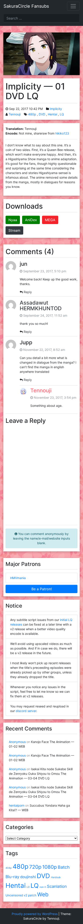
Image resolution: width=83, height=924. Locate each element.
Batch (64, 867)
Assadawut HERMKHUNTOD (41, 306)
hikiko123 (62, 133)
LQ (62, 114)
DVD (42, 114)
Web (42, 894)
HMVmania (18, 578)
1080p (49, 867)
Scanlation (57, 886)
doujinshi (28, 877)
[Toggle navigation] (73, 6)
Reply (28, 292)
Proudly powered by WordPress (35, 914)
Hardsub (56, 877)
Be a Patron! (41, 589)
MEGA (50, 220)
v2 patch (30, 895)
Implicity (56, 109)
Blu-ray (12, 876)
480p (32, 114)
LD (28, 887)
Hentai (52, 114)
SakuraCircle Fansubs (26, 6)
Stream (14, 230)
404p (9, 868)
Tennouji (15, 114)
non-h (43, 887)
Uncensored (14, 895)
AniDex (31, 220)
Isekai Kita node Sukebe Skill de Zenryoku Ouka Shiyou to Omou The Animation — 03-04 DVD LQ (41, 773)
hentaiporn (16, 805)
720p (35, 867)
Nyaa (12, 220)
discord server (26, 711)
